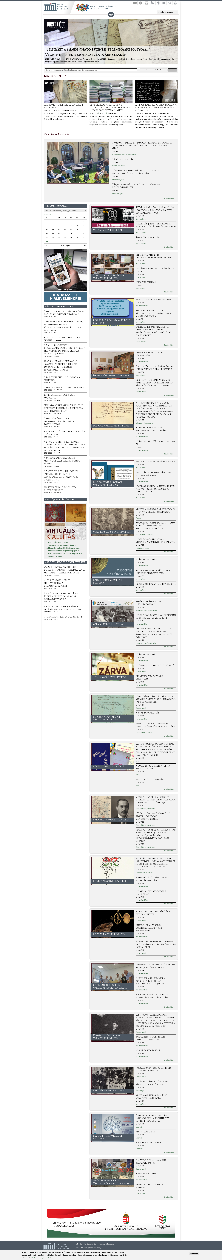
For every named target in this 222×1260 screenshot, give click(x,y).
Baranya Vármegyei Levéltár (111, 820)
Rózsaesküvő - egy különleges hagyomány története (153, 1069)
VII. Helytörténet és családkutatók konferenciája (153, 256)
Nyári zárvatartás (146, 655)
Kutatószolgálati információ (62, 338)
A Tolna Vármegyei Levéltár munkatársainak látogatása (152, 996)
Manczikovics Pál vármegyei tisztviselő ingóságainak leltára (155, 725)
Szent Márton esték (147, 238)
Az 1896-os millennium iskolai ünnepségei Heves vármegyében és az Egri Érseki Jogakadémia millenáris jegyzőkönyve (155, 863)
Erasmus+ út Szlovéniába (150, 780)
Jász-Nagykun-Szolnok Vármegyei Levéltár (107, 483)
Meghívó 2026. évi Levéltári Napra (155, 462)
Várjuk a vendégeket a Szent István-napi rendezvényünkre (136, 186)
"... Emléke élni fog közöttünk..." (155, 665)
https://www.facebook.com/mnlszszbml (140, 3)
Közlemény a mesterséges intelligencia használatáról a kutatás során (135, 172)
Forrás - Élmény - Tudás (58, 542)
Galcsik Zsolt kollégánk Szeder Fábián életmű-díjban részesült (155, 368)
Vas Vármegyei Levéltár (108, 230)
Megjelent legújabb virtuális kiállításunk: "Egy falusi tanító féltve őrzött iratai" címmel (154, 383)
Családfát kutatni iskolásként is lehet (155, 270)
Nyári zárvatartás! (146, 560)
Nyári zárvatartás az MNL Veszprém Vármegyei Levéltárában (155, 540)
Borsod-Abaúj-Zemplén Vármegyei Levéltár (107, 718)
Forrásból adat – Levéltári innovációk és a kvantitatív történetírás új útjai (152, 1118)
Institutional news (142, 548)
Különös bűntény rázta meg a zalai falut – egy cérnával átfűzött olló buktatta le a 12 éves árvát (154, 633)
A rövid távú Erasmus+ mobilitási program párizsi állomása (155, 429)
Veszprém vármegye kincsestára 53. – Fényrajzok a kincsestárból (156, 510)
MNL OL (58, 59)
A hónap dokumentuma (144, 534)
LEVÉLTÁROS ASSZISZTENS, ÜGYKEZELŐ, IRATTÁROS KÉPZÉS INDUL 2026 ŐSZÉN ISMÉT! (109, 108)
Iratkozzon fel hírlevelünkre (135, 3)
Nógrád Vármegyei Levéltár (111, 375)
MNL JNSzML (58, 390)
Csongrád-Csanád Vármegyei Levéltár (112, 321)
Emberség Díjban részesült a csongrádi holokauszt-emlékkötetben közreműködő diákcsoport (153, 331)
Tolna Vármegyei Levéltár (109, 677)
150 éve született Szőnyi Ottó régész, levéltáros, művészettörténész (153, 816)
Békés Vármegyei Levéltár (109, 767)
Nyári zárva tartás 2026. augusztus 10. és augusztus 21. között (156, 616)
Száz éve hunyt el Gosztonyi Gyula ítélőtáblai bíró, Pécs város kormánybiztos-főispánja (156, 800)
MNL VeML (57, 340)
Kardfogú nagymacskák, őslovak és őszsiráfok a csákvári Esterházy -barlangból (156, 944)
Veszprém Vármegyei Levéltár (111, 532)
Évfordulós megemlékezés (145, 809)
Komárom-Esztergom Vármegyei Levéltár (106, 1036)
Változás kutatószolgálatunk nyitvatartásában (153, 474)
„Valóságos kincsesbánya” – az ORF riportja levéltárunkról (155, 966)
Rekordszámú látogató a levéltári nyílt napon (89, 55)
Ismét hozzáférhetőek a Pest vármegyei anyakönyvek (153, 1083)
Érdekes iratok (141, 392)
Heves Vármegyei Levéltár (109, 881)
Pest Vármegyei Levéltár (108, 1091)
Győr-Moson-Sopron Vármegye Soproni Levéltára (111, 1182)
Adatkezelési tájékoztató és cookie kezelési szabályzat (51, 1258)
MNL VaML (57, 400)
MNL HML (57, 453)
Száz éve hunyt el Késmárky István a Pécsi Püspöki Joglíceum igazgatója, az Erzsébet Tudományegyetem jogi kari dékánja (156, 835)
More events (48, 214)
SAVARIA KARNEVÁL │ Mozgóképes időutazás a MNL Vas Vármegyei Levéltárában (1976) (155, 210)
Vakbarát (158, 3)
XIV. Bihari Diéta (145, 1132)
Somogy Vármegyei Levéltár (111, 426)
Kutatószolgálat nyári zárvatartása (149, 354)
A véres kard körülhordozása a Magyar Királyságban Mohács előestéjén (155, 108)
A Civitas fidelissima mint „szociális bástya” (151, 1161)
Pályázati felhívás (122, 160)
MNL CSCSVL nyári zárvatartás (153, 300)
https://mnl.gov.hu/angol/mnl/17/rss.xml (152, 3)
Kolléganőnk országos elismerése (150, 1186)
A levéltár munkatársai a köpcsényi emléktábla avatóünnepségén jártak (150, 981)
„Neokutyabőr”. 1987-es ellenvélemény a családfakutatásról (57, 583)
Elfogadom (194, 1253)
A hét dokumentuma (69, 111)
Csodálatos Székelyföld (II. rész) (63, 617)
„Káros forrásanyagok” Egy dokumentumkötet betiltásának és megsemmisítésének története (64, 570)
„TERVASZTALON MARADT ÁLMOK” (62, 545)
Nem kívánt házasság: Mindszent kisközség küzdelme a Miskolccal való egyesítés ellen (156, 699)
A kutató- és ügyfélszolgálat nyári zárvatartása (153, 879)
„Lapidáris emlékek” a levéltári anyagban (63, 106)
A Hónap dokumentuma (145, 423)
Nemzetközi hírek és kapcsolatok (124, 155)
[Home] (56, 7)
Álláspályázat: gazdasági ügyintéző (150, 677)
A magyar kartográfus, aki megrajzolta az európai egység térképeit (62, 461)
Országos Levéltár (56, 134)
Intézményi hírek (118, 166)
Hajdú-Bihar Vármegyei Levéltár (108, 1137)
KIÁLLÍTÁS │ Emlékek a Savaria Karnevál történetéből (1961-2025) (156, 225)
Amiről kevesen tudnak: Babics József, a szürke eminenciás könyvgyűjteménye (62, 596)
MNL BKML (57, 426)
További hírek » (169, 198)
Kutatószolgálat (118, 180)
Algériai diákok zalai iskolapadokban (148, 603)
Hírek (137, 761)
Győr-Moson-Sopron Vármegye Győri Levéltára (109, 986)
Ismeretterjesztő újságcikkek (146, 610)
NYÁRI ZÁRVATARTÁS (147, 713)
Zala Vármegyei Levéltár (108, 624)
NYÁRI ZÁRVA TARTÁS (148, 1051)
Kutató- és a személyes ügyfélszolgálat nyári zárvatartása (149, 928)
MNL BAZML (58, 413)
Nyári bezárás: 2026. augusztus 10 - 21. (155, 443)
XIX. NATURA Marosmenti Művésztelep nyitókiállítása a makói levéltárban (153, 313)
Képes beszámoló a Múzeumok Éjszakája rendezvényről (153, 572)
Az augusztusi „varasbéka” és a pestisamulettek (153, 913)
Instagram (146, 3)
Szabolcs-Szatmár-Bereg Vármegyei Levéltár (108, 276)
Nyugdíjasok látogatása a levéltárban (151, 892)
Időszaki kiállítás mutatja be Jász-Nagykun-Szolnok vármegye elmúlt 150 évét (155, 489)
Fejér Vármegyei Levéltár (109, 934)
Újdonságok (140, 288)
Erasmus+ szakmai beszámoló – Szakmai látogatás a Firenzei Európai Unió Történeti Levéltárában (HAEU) (141, 146)
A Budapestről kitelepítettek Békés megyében (153, 767)
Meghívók (139, 1127)
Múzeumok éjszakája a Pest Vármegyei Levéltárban (151, 1096)
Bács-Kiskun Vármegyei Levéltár (108, 581)
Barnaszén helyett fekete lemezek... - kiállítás (150, 1038)
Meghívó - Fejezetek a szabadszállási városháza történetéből (59, 421)
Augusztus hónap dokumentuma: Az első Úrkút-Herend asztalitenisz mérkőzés (155, 526)
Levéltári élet (112, 113)
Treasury (139, 518)
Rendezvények (117, 193)
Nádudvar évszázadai (148, 1143)
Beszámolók (68, 59)
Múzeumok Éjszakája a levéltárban (156, 584)
